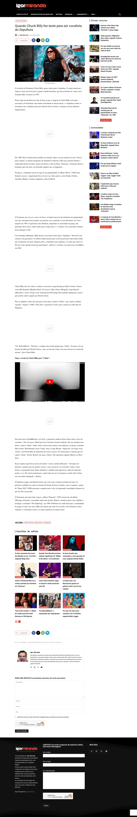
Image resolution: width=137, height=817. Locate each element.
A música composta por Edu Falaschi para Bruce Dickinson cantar (111, 135)
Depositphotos (30, 791)
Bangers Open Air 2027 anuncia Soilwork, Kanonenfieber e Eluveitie (110, 79)
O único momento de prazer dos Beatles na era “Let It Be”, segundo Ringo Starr (26, 556)
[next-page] (19, 621)
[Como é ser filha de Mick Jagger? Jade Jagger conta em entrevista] (94, 175)
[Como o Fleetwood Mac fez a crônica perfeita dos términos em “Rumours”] (26, 570)
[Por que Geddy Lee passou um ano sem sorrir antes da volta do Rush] (94, 48)
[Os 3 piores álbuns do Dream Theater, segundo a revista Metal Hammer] (94, 89)
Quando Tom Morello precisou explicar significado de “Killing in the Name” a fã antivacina (50, 556)
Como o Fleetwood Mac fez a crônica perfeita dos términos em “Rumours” (25, 583)
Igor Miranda (24, 35)
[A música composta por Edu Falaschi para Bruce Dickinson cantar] (94, 135)
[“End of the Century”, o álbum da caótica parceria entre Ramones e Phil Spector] (26, 600)
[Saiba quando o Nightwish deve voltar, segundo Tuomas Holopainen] (94, 38)
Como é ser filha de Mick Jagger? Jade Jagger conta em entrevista (110, 175)
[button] (119, 14)
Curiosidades (21, 21)
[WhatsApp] (43, 40)
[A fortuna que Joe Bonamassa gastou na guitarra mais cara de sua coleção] (74, 570)
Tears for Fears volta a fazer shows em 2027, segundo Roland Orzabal (111, 69)
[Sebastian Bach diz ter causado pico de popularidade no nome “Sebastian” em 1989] (94, 110)
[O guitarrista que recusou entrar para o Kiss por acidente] (94, 186)
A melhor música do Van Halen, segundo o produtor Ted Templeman (110, 196)
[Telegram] (47, 40)
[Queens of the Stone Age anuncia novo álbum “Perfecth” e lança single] (94, 27)
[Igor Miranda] (16, 35)
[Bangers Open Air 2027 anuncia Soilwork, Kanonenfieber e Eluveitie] (94, 79)
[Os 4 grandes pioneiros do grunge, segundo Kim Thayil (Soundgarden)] (94, 100)
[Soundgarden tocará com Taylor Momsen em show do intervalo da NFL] (94, 58)
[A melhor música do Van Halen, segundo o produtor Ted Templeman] (94, 196)
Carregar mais (105, 120)
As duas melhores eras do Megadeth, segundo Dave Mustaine (110, 145)
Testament (47, 522)
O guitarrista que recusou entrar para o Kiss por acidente (110, 186)
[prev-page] (16, 621)
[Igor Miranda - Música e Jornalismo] (31, 7)
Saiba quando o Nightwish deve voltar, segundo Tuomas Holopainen (111, 38)
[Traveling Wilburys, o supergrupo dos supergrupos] (50, 600)
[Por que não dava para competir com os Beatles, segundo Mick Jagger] (74, 600)
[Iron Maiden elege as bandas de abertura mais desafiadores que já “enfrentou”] (94, 206)
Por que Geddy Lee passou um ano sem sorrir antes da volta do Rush (110, 48)
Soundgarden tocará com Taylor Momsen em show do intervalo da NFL (111, 59)
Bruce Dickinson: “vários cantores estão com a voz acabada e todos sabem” (110, 155)
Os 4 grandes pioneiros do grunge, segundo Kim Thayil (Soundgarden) (111, 100)
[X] (38, 40)
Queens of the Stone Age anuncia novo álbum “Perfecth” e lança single (110, 28)
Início (16, 642)
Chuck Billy (28, 522)
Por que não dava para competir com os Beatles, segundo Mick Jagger (72, 613)
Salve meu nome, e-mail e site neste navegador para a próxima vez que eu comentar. (43, 717)
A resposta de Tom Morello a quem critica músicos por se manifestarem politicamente (111, 219)
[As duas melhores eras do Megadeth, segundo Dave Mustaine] (94, 145)
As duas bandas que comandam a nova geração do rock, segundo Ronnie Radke (74, 556)
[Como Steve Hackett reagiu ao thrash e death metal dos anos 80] (50, 570)
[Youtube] (41, 667)
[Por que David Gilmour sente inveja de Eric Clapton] (94, 166)
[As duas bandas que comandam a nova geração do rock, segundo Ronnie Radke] (74, 543)
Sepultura (38, 522)
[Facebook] (34, 40)
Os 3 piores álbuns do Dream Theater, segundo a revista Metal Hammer (111, 90)
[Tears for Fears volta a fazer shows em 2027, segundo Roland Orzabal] (94, 69)
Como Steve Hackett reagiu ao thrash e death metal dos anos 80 (49, 583)
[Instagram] (34, 667)
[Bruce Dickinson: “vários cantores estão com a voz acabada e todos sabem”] (94, 155)
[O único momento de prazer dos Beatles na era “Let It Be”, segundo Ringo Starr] (26, 543)
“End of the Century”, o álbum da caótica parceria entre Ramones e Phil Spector (25, 613)
